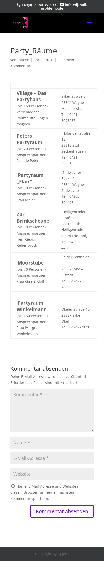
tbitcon (23, 59)
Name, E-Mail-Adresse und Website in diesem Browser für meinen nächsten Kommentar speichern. (45, 492)
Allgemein (65, 59)
